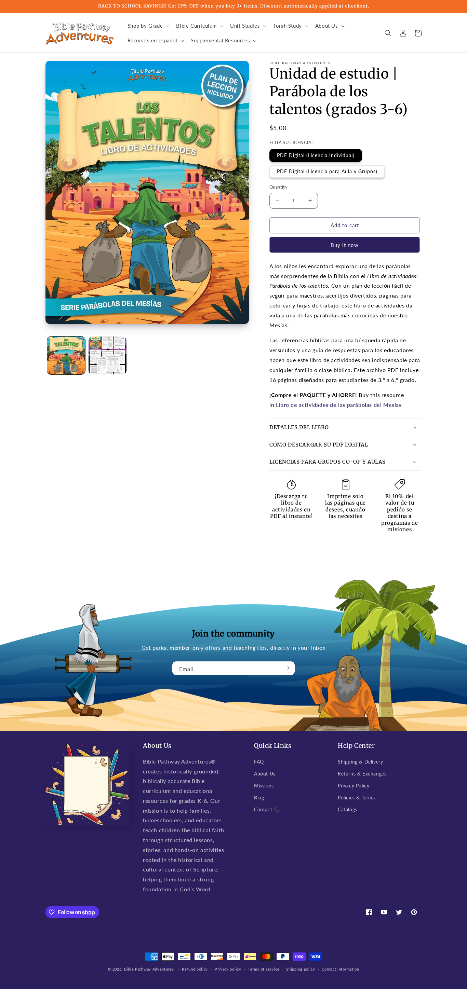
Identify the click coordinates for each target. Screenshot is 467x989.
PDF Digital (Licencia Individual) (316, 155)
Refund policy (195, 969)
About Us (265, 774)
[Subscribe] (287, 668)
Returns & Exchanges (362, 774)
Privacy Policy (353, 785)
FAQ (259, 762)
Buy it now (345, 245)
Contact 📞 (267, 809)
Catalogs (347, 809)
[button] (147, 25)
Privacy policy (228, 969)
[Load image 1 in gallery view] (66, 355)
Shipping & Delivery (360, 762)
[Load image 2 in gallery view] (107, 355)
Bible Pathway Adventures (149, 969)
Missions (264, 785)
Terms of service (263, 969)
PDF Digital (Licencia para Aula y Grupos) (327, 171)
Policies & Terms (356, 797)
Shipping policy (300, 969)
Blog (259, 797)
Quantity (278, 187)
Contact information (340, 969)
